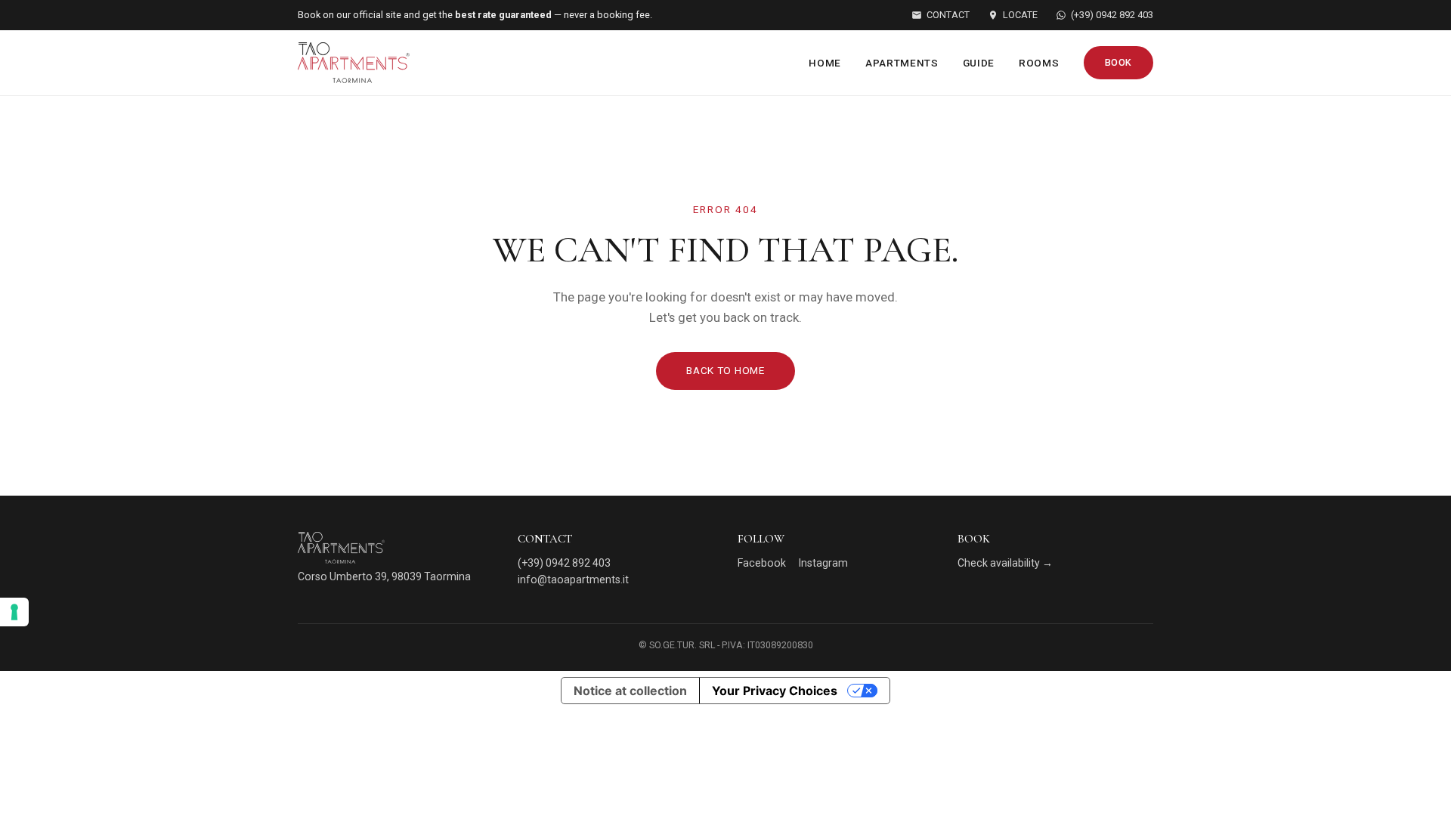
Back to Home (725, 370)
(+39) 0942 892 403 (1112, 14)
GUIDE (979, 63)
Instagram (823, 563)
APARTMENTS (902, 63)
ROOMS (1039, 63)
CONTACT (948, 14)
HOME (825, 63)
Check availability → (1005, 563)
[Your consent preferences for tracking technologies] (14, 612)
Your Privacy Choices (774, 690)
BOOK (1119, 62)
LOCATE (1020, 14)
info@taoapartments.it (573, 579)
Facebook (762, 563)
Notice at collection (630, 690)
